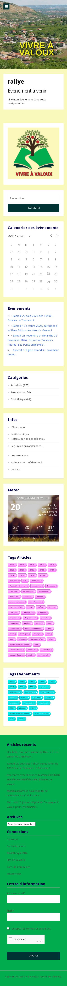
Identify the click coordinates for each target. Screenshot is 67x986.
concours (13, 612)
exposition (14, 623)
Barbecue (51, 586)
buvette (40, 596)
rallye (51, 639)
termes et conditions (38, 928)
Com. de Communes (18, 867)
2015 (22, 565)
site (36, 644)
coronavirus (14, 618)
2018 (52, 565)
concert (52, 607)
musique (37, 634)
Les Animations (20, 455)
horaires (27, 623)
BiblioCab (13, 591)
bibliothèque (28, 591)
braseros (27, 596)
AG (24, 581)
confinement (28, 612)
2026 (32, 575)
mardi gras (24, 634)
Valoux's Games (16, 655)
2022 (42, 570)
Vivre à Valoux (36, 49)
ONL (48, 634)
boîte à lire (14, 596)
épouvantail (43, 655)
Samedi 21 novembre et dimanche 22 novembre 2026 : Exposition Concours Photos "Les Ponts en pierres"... (32, 340)
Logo (49, 628)
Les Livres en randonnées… (27, 446)
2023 (52, 570)
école (30, 655)
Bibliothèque (18, 399)
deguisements (30, 618)
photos (22, 639)
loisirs (12, 634)
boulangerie (43, 591)
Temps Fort (46, 650)
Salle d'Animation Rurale (19, 644)
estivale (49, 697)
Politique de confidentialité (26, 462)
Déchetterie (14, 873)
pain (11, 639)
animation (43, 687)
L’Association (18, 427)
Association (36, 586)
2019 (12, 570)
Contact (15, 469)
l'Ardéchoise (14, 628)
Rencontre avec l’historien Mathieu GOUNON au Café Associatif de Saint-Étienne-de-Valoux (33, 779)
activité (42, 575)
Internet (39, 623)
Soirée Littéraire (16, 650)
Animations (17, 392)
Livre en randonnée (33, 628)
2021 (32, 570)
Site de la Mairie (16, 860)
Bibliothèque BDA (17, 853)
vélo (11, 719)
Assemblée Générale (18, 586)
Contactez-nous (16, 846)
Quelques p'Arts (36, 639)
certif (30, 607)
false (33, 538)
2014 (12, 565)
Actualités (16, 385)
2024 (12, 575)
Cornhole (42, 612)
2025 (22, 575)
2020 (22, 570)
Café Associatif (35, 602)
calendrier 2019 (16, 607)
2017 (42, 565)
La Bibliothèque (20, 434)
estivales (45, 618)
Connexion (13, 839)
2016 (32, 565)
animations (36, 581)
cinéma (40, 607)
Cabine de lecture (17, 602)
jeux (49, 623)
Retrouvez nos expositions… (28, 438)
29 (48, 282)
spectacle (32, 650)
